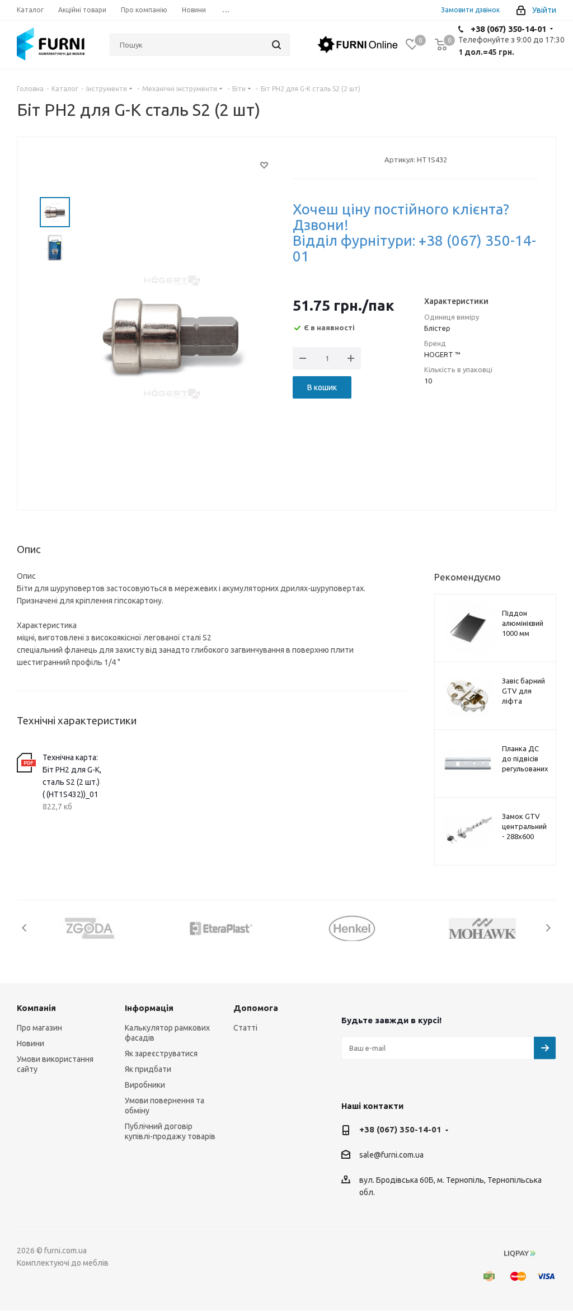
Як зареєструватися (161, 1053)
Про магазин (39, 1027)
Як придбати (148, 1069)
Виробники (145, 1084)
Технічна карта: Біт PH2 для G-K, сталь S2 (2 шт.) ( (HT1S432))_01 (72, 776)
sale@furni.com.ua (391, 1155)
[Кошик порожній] (441, 44)
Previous (25, 928)
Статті (245, 1027)
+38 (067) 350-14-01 (508, 29)
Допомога (255, 1008)
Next (548, 928)
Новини (30, 1043)
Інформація (149, 1008)
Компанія (36, 1008)
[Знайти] (276, 45)
